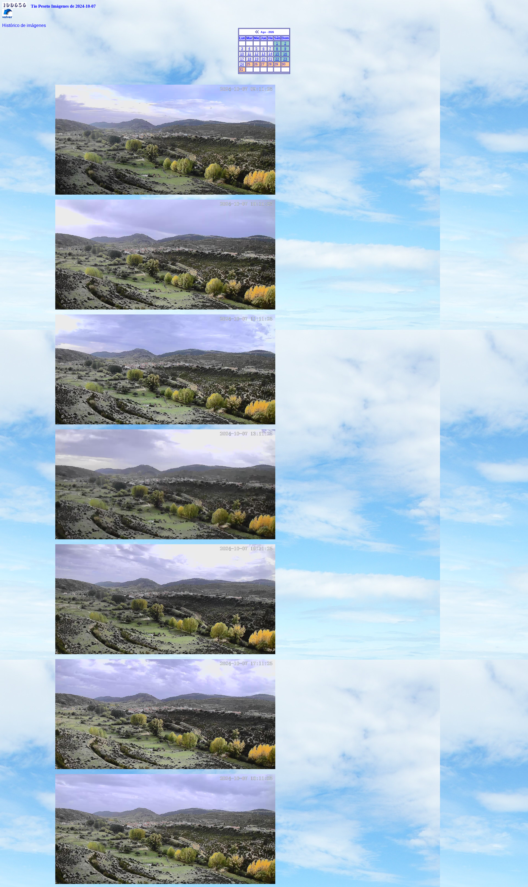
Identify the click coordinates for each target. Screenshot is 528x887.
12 (256, 54)
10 (242, 54)
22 (277, 59)
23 (285, 59)
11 (249, 54)
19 (256, 59)
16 (285, 54)
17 (242, 59)
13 (263, 54)
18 (249, 59)
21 (270, 59)
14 (270, 54)
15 (277, 54)
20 (263, 59)
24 (242, 64)
